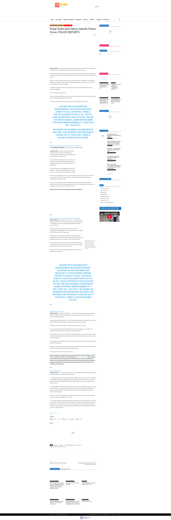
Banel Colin (56, 445)
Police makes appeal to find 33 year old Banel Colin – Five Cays (65, 218)
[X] (54, 38)
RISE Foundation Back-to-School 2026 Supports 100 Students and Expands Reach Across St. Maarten (73, 502)
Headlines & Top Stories (68, 25)
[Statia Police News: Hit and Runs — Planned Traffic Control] (89, 477)
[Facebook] (51, 38)
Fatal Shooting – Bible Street (57, 311)
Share (51, 414)
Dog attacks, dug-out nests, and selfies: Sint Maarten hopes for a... (113, 158)
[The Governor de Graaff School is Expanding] (73, 477)
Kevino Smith (78, 445)
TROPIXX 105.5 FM (104, 200)
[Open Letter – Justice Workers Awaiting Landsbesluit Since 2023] (103, 150)
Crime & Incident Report (55, 371)
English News (64, 23)
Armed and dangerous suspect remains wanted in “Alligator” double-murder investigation (114, 143)
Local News (59, 19)
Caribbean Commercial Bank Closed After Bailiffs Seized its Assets (87, 463)
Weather (92, 19)
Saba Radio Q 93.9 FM (105, 196)
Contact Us (119, 514)
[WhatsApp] (60, 38)
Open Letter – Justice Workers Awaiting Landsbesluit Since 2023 (114, 150)
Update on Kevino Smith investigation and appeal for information (65, 145)
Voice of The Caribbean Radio (106, 202)
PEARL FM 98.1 (103, 192)
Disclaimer (114, 514)
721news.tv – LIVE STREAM (102, 19)
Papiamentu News (85, 499)
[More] (63, 38)
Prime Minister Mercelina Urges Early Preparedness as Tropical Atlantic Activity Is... (116, 87)
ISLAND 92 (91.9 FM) (104, 188)
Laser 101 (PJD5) (103, 190)
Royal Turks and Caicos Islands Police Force (57, 446)
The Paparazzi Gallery (93, 514)
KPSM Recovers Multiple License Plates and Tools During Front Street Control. (56, 502)
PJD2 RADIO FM (103, 194)
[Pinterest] (57, 38)
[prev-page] (51, 506)
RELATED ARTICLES (55, 469)
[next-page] (53, 506)
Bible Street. (61, 445)
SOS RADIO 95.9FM (104, 198)
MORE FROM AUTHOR (65, 469)
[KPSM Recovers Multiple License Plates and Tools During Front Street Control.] (57, 495)
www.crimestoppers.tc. (81, 357)
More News (78, 19)
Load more (110, 173)
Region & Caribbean (68, 19)
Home (52, 19)
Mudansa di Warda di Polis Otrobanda (58, 463)
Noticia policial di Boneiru (87, 501)
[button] (119, 19)
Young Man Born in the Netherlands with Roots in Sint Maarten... (114, 135)
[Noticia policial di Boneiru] (89, 495)
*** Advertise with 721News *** (104, 514)
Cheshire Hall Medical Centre (70, 445)
